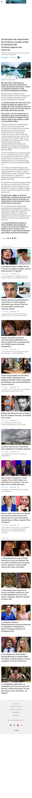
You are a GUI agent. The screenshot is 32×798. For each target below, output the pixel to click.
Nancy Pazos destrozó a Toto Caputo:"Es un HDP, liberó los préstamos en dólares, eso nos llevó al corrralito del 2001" (14, 481)
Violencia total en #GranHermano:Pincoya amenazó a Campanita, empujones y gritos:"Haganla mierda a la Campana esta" (16, 626)
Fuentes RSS (16, 712)
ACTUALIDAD (4, 57)
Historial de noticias (16, 706)
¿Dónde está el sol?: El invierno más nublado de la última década (16, 448)
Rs (20, 57)
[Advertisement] (16, 20)
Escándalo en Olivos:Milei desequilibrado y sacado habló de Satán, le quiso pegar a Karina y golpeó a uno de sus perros (15, 657)
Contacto (16, 703)
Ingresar (16, 715)
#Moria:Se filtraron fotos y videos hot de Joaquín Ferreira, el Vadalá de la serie (16, 415)
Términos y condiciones (16, 709)
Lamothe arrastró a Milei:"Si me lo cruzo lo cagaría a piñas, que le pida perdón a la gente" (16, 268)
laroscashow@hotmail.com (16, 720)
